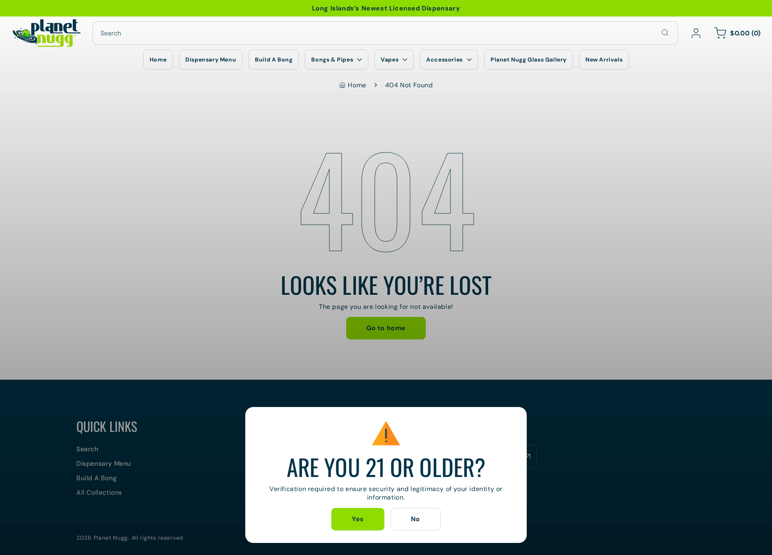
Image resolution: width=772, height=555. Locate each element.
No (415, 519)
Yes (358, 519)
